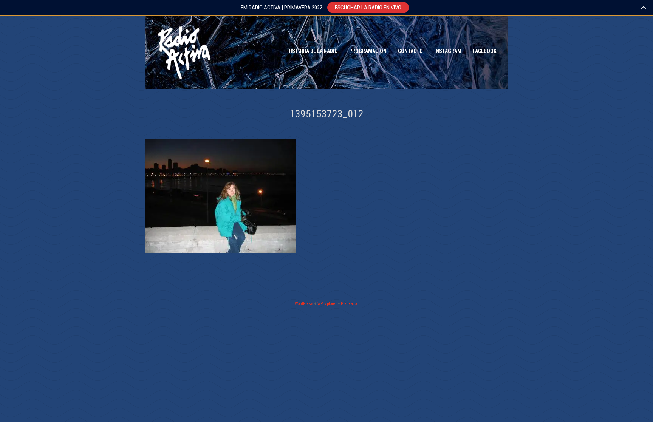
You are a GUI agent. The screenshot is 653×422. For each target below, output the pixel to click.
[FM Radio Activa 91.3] (183, 51)
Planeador (349, 303)
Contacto (410, 51)
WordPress (304, 303)
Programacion (368, 51)
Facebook (485, 51)
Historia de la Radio (312, 51)
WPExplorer (327, 303)
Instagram (447, 51)
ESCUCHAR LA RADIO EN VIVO (368, 7)
